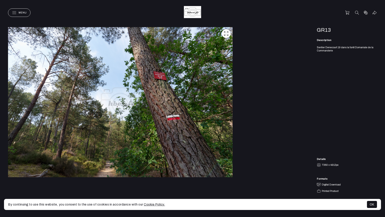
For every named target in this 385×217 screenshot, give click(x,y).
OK (372, 204)
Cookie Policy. (154, 204)
